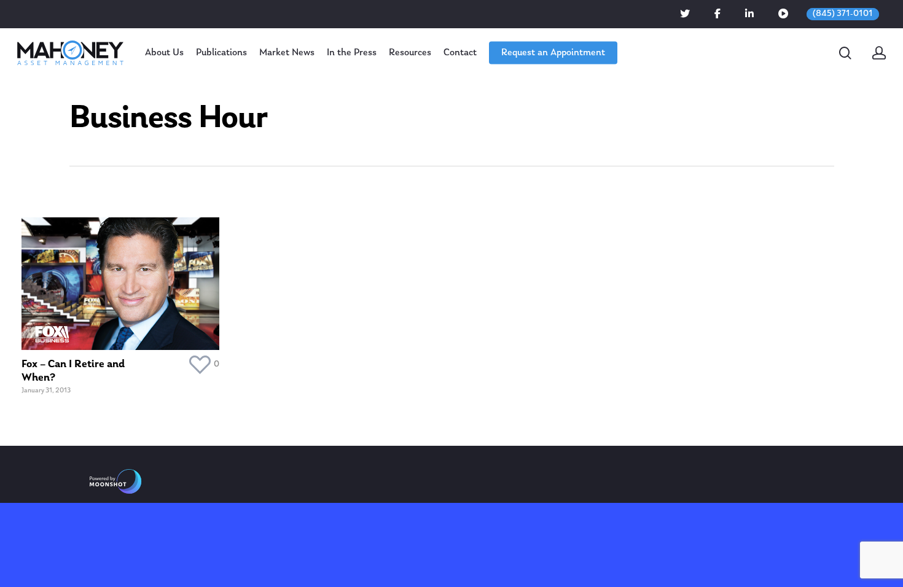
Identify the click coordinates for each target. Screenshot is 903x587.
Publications (221, 53)
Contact (460, 53)
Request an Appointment (553, 53)
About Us (164, 53)
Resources (410, 53)
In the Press (352, 53)
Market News (287, 53)
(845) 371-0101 (843, 13)
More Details (124, 274)
